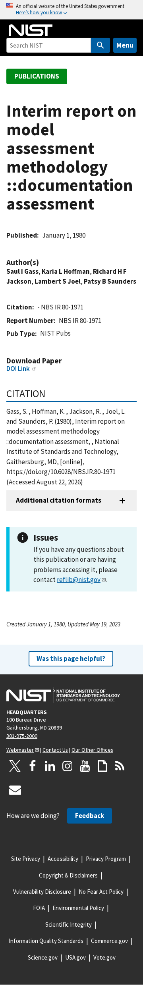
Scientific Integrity (68, 924)
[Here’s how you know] (71, 9)
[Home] (30, 30)
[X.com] (15, 766)
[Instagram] (67, 766)
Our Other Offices (92, 749)
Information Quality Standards (46, 941)
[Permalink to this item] (43, 262)
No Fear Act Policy (101, 891)
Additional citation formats (58, 500)
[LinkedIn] (50, 766)
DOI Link (18, 368)
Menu (124, 45)
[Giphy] (102, 766)
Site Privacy (25, 858)
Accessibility (63, 858)
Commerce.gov (109, 941)
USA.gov (75, 957)
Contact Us (55, 749)
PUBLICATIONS (36, 76)
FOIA (39, 908)
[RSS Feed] (120, 766)
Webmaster (20, 749)
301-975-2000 (21, 735)
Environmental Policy (78, 908)
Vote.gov (104, 957)
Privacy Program (106, 858)
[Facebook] (32, 766)
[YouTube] (85, 766)
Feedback (89, 815)
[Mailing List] (15, 790)
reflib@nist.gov (78, 579)
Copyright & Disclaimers (68, 875)
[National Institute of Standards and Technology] (63, 695)
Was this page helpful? (71, 658)
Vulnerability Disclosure (42, 891)
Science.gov (43, 957)
